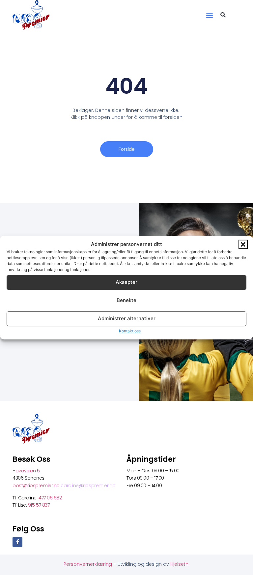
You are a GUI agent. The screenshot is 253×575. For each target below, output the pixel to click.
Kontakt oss (130, 330)
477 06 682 (51, 497)
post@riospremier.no (37, 485)
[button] (243, 244)
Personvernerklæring (88, 564)
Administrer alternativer (126, 318)
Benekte (126, 300)
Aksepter (126, 282)
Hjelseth (179, 564)
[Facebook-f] (17, 542)
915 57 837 (39, 505)
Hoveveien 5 (26, 470)
